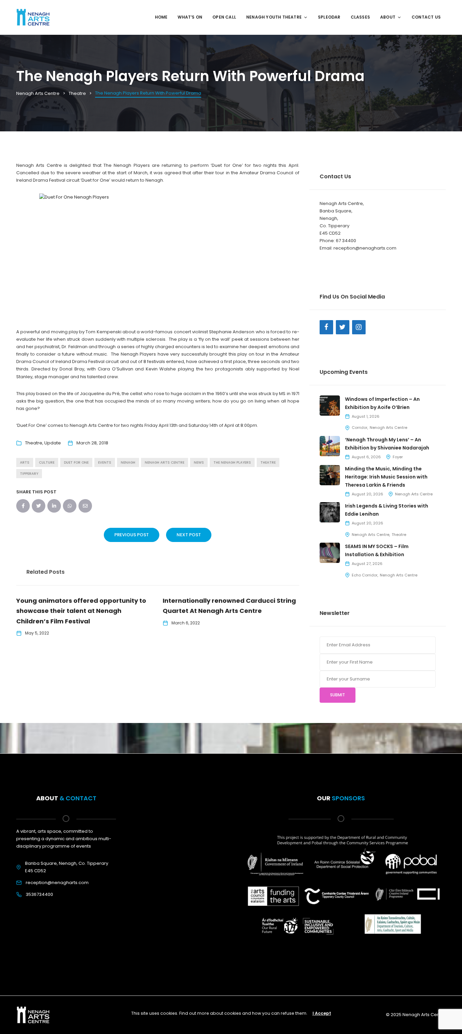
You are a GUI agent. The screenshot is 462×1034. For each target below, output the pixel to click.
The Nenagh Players (232, 462)
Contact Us (426, 17)
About (387, 17)
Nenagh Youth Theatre (274, 17)
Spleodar (329, 17)
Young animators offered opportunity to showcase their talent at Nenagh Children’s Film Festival (81, 610)
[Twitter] (342, 327)
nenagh (128, 462)
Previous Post (131, 535)
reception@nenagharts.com (57, 882)
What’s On (190, 17)
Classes (360, 17)
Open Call (224, 17)
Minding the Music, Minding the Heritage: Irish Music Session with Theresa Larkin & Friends (386, 476)
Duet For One (76, 462)
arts (24, 462)
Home (161, 17)
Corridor (359, 427)
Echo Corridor (364, 575)
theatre (268, 462)
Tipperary (29, 473)
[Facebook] (326, 327)
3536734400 (39, 894)
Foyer (398, 457)
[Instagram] (359, 327)
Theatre (33, 443)
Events (104, 462)
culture (46, 462)
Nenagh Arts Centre (388, 427)
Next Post (189, 535)
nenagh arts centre (164, 462)
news (199, 462)
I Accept (322, 1013)
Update (52, 443)
